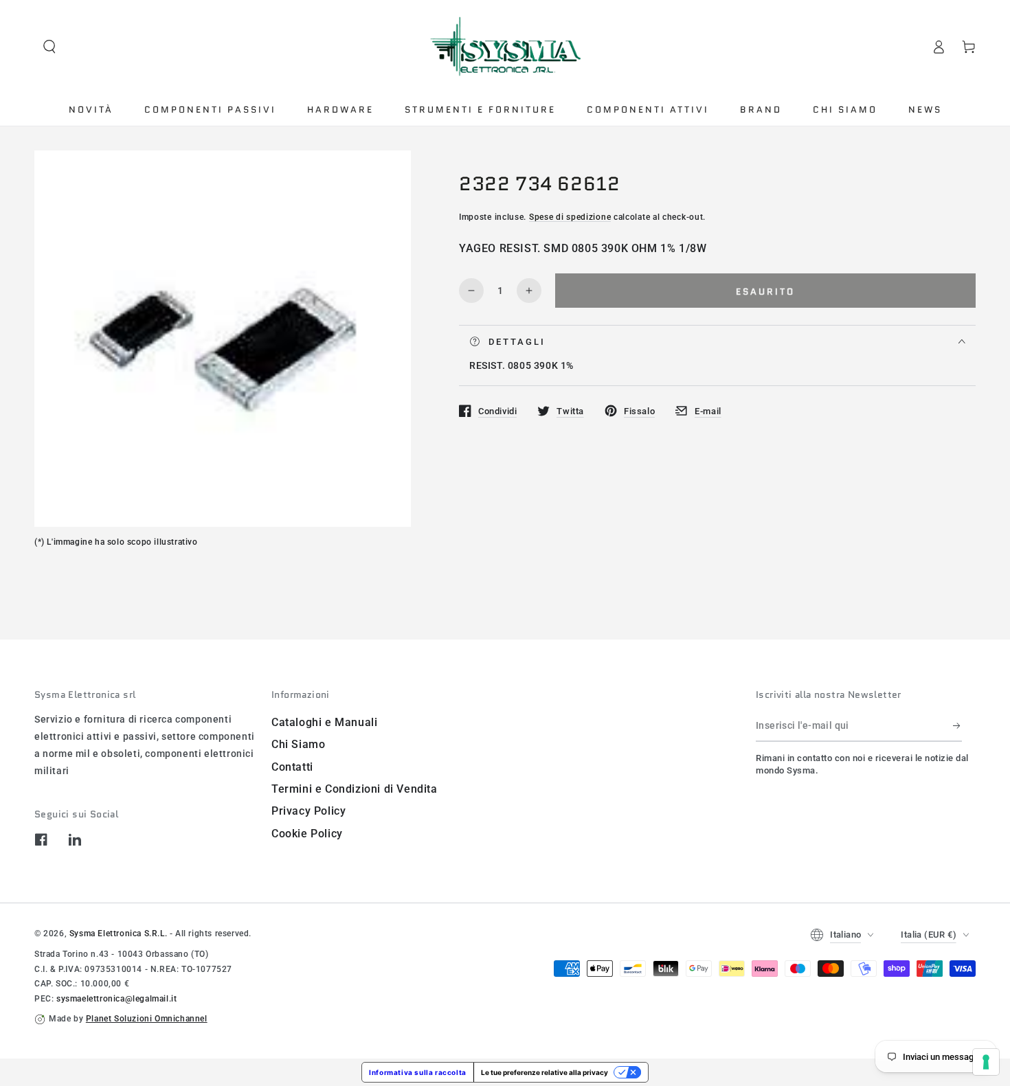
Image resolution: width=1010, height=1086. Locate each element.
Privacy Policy (308, 810)
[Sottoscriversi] (957, 726)
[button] (49, 47)
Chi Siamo (298, 744)
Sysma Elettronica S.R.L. (118, 933)
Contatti (292, 766)
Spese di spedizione (570, 216)
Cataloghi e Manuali (324, 722)
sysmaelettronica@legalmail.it (116, 999)
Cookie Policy (307, 833)
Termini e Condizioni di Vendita (354, 788)
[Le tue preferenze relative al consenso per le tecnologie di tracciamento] (986, 1062)
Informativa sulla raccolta (418, 1072)
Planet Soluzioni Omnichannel (146, 1018)
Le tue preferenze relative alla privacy (544, 1072)
